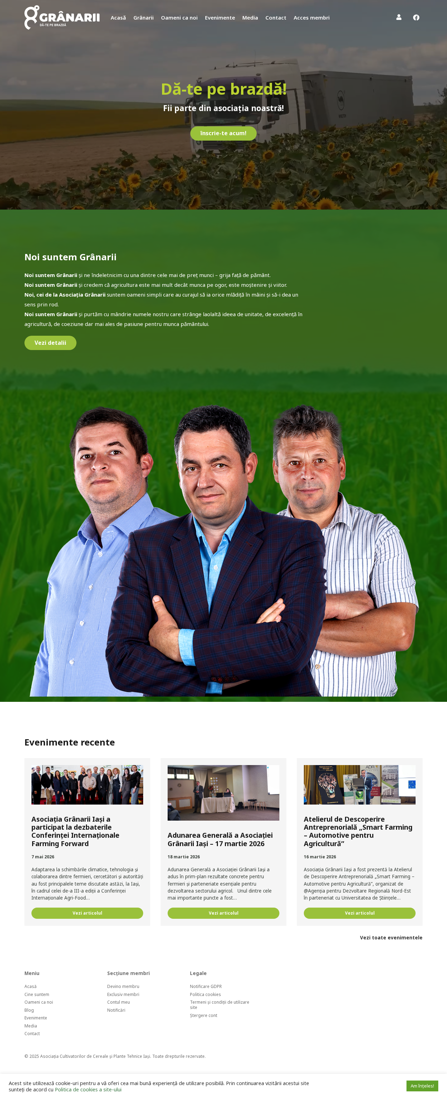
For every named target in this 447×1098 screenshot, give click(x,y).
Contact (32, 1034)
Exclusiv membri (123, 994)
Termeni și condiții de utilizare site (219, 1004)
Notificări (116, 1010)
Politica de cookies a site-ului (88, 1089)
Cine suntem (36, 994)
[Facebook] (416, 17)
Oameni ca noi (38, 1002)
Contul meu (118, 1002)
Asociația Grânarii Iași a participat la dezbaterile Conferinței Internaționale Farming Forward (75, 831)
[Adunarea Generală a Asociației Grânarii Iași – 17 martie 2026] (223, 793)
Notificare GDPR (206, 986)
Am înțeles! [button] (422, 1086)
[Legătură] (62, 17)
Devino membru (123, 986)
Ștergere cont (203, 1015)
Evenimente (35, 1018)
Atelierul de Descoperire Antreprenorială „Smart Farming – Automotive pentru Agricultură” (358, 831)
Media (30, 1026)
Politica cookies (205, 994)
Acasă (30, 986)
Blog (29, 1010)
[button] (334, 17)
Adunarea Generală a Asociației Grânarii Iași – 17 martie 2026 (220, 839)
